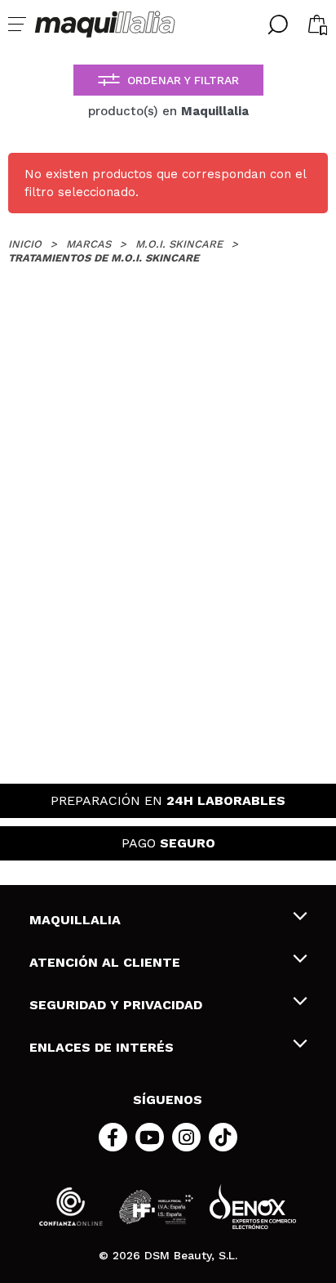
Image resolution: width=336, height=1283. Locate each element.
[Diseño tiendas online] (253, 1206)
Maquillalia (75, 920)
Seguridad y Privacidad (115, 1005)
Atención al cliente (104, 962)
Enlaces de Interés (101, 1047)
